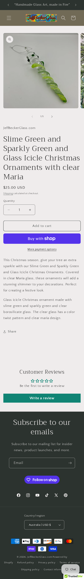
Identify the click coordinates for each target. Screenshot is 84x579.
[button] (9, 18)
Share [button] (12, 331)
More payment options (42, 249)
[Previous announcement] (8, 5)
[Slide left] (32, 117)
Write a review (42, 398)
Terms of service (70, 562)
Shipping (8, 193)
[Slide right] (52, 117)
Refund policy (25, 562)
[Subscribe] (70, 463)
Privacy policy (47, 562)
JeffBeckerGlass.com (39, 557)
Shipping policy (30, 569)
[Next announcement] (76, 5)
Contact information (55, 569)
